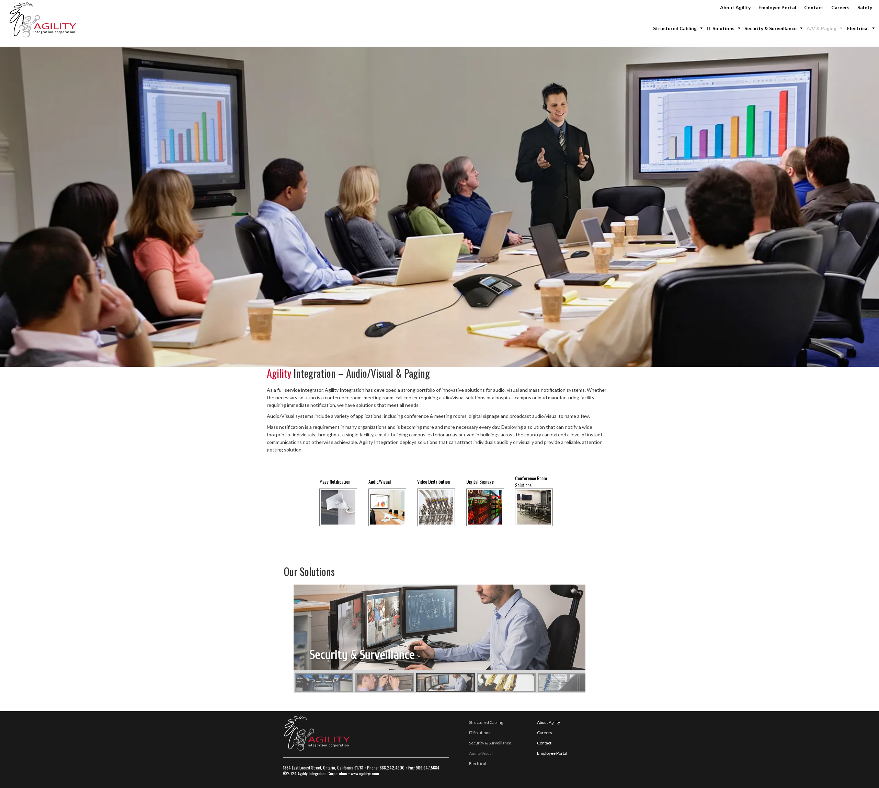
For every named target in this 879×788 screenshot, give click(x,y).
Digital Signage (480, 481)
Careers (840, 7)
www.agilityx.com (365, 773)
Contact (813, 7)
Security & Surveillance (770, 28)
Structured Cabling (675, 28)
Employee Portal (777, 7)
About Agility (735, 7)
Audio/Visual (379, 481)
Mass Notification (334, 481)
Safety (864, 7)
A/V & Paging (821, 28)
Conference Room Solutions (531, 481)
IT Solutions (720, 28)
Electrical (858, 28)
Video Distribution (433, 481)
